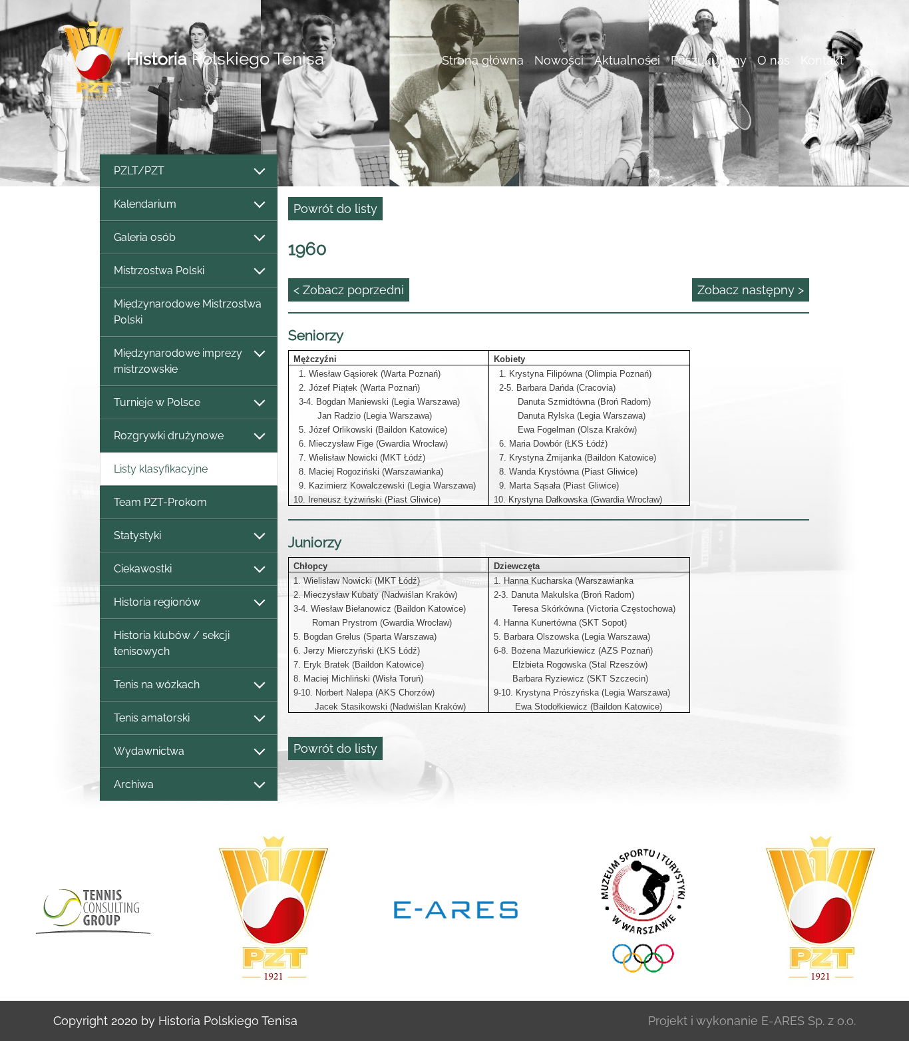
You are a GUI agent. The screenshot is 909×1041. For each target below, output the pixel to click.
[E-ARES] (456, 908)
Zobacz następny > (750, 290)
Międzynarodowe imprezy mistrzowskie (178, 361)
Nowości (559, 60)
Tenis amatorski (152, 718)
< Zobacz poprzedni (348, 290)
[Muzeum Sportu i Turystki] (638, 908)
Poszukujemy (709, 60)
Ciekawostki (143, 568)
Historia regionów (157, 602)
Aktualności (627, 60)
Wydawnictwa (149, 751)
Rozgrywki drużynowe (169, 435)
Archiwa (134, 784)
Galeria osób (145, 237)
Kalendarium (145, 204)
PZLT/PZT (139, 170)
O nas (773, 60)
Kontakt (822, 60)
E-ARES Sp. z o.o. (808, 1021)
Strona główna (483, 60)
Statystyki (137, 535)
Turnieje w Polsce (157, 402)
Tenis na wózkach (157, 684)
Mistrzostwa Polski (159, 270)
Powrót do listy (335, 209)
